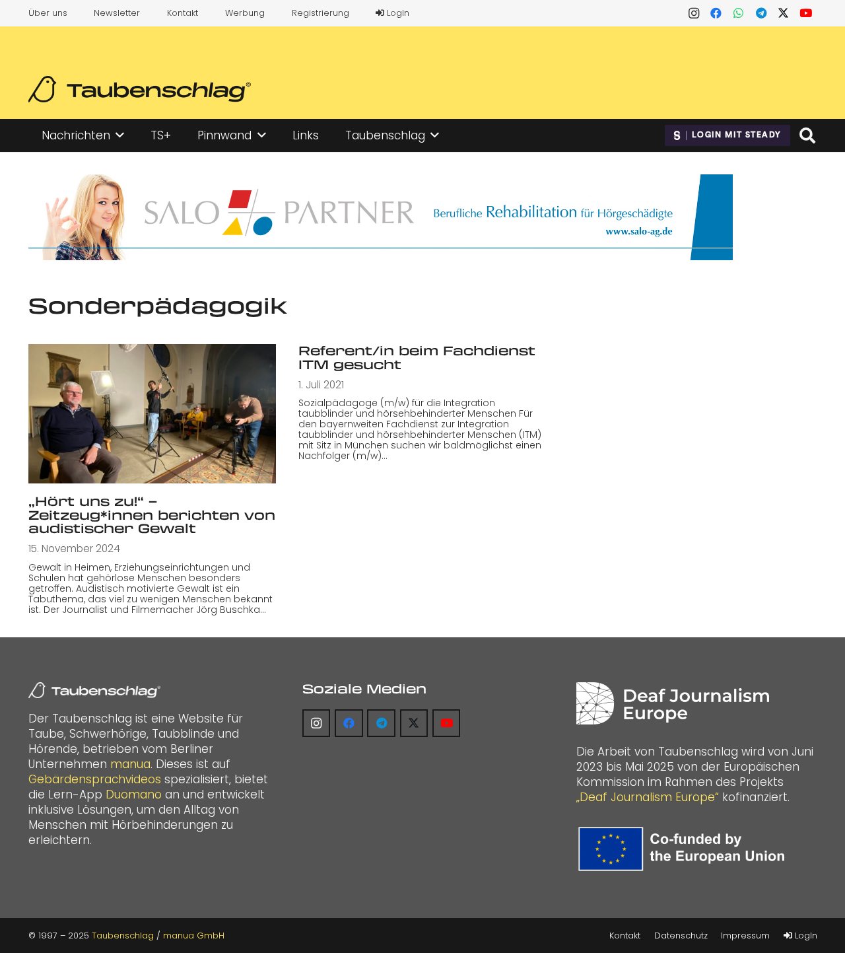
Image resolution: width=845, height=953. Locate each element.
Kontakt (182, 13)
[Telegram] (761, 13)
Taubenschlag (123, 935)
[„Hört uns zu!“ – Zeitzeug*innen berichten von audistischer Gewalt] (152, 413)
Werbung (245, 13)
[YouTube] (806, 13)
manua (130, 764)
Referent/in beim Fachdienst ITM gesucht (416, 357)
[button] (120, 135)
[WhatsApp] (738, 13)
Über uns (47, 13)
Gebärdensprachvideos (94, 779)
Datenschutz (681, 935)
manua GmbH (193, 935)
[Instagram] (694, 13)
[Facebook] (716, 13)
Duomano (134, 794)
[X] (783, 13)
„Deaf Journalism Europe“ (647, 797)
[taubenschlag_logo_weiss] (94, 690)
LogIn (396, 13)
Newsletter (117, 13)
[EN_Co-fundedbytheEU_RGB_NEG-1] (684, 849)
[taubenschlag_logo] (139, 89)
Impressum (745, 935)
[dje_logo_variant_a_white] (672, 703)
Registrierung (320, 13)
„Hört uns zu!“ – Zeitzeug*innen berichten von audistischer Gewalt (151, 514)
